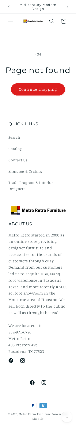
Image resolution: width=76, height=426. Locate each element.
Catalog (15, 148)
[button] (10, 21)
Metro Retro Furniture (35, 414)
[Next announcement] (67, 6)
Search (14, 137)
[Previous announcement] (8, 6)
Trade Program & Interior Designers (30, 185)
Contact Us (17, 160)
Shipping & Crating (25, 171)
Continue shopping (38, 89)
